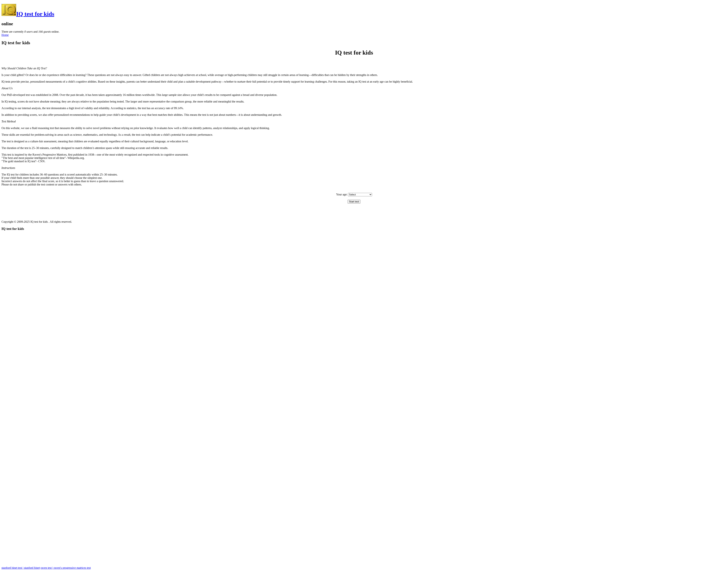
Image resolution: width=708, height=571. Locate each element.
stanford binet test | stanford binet (20, 567)
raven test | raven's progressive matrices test (66, 567)
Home (5, 35)
